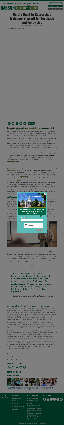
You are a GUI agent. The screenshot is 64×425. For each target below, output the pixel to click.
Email (23, 218)
